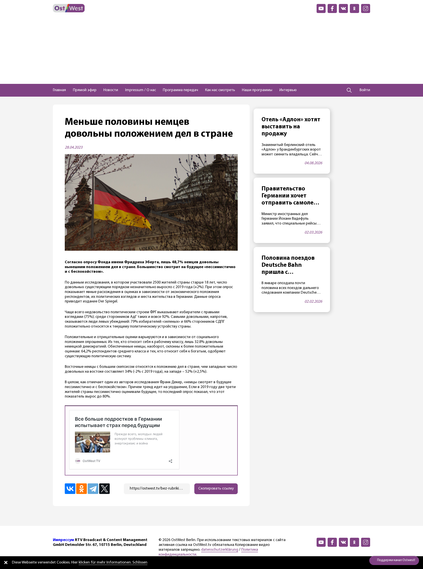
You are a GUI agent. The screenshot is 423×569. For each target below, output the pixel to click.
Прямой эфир (84, 90)
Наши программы (257, 90)
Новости (110, 90)
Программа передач (180, 90)
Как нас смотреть (220, 90)
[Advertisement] (211, 51)
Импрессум (63, 540)
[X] (104, 488)
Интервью (288, 90)
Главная (59, 90)
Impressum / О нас (140, 90)
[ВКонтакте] (70, 488)
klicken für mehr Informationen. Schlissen (113, 563)
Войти (365, 90)
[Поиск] (349, 90)
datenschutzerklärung (219, 550)
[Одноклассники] (81, 488)
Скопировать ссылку (216, 489)
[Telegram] (93, 488)
